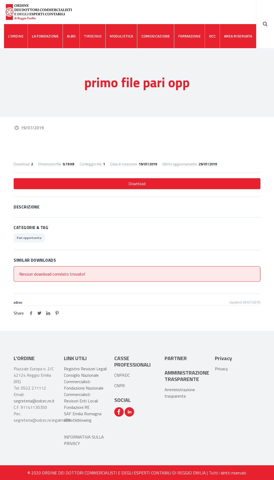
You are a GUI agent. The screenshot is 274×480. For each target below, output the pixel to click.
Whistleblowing (78, 420)
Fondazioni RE (77, 407)
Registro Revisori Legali (85, 368)
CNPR (119, 385)
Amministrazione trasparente (180, 392)
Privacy (221, 368)
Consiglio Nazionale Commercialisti (81, 378)
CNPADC (122, 375)
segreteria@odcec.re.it (34, 401)
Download (137, 184)
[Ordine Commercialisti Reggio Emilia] (38, 12)
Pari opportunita (29, 237)
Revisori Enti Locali (81, 401)
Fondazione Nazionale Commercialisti (84, 391)
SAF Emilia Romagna (82, 413)
